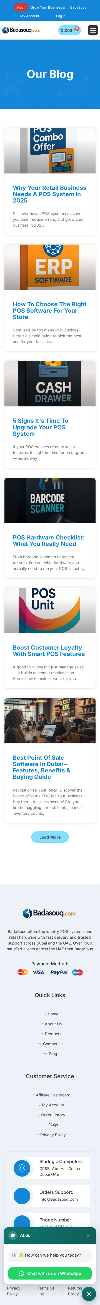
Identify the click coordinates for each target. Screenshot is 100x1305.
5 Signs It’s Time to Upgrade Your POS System (40, 427)
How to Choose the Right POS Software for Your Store (50, 310)
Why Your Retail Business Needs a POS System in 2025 (49, 194)
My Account (29, 16)
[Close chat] (88, 1235)
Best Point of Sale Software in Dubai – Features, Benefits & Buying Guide (41, 767)
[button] (93, 30)
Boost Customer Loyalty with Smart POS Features (49, 650)
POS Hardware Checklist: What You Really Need (49, 540)
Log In (61, 16)
